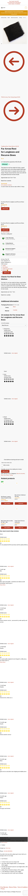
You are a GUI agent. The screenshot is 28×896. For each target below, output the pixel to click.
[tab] (15, 266)
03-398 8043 (17, 3)
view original (14, 353)
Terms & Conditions (23, 887)
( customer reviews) (6, 185)
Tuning (20, 17)
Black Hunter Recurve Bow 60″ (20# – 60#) (7, 521)
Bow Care (3, 475)
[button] (26, 8)
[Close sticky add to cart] (1, 189)
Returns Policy (12, 887)
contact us (20, 12)
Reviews (5, 270)
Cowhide (15, 310)
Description (5, 267)
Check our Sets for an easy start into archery (14, 11)
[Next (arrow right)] (1, 895)
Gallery (4, 265)
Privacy (3, 888)
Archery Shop (3, 17)
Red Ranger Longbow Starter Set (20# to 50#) (6, 497)
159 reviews (4, 842)
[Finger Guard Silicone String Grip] (21, 513)
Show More (2, 585)
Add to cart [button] (21, 527)
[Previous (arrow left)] (0, 895)
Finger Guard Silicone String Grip (20, 521)
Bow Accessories (14, 17)
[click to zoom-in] (15, 32)
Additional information (7, 268)
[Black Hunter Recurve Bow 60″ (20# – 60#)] (7, 513)
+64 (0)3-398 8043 (8, 851)
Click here (8, 848)
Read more (21, 503)
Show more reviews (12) (6, 462)
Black (14, 306)
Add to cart (5, 208)
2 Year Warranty (4, 887)
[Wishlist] (3, 483)
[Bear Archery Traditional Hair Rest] (21, 487)
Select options (7, 503)
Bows (9, 17)
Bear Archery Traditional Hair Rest (20, 495)
